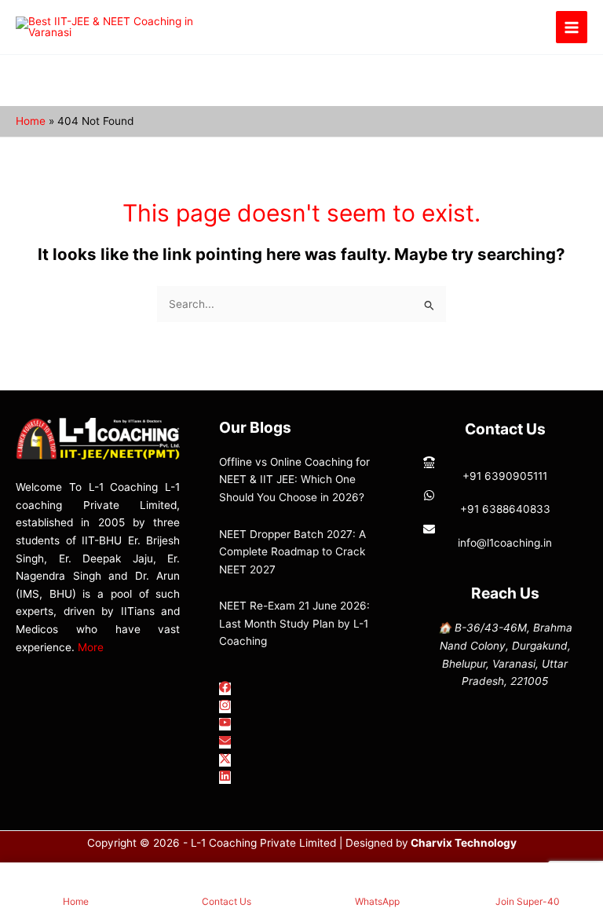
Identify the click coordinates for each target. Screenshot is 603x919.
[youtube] (225, 724)
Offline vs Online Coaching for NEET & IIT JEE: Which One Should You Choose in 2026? (294, 479)
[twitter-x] (225, 760)
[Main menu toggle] (572, 27)
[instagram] (225, 707)
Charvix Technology (464, 843)
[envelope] (225, 742)
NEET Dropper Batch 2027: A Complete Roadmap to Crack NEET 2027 (292, 552)
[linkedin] (225, 777)
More (91, 647)
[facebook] (225, 689)
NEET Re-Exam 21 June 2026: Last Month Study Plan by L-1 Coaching (294, 623)
